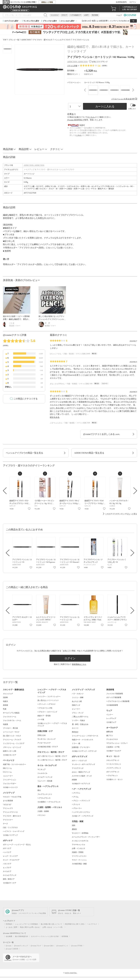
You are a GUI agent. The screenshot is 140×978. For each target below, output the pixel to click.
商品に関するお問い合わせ (30, 927)
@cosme (8, 946)
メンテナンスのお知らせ (119, 21)
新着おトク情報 (47, 2)
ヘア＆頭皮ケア (75, 15)
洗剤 (73, 825)
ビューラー (76, 709)
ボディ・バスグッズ (79, 761)
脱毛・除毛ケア (8, 879)
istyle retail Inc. (71, 973)
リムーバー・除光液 (44, 781)
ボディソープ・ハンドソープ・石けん (17, 845)
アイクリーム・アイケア (12, 740)
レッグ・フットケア (10, 856)
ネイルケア (7, 871)
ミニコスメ (54, 15)
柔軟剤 (74, 829)
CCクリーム (7, 772)
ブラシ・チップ (77, 713)
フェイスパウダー (9, 784)
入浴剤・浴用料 (43, 811)
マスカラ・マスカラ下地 (12, 797)
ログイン (132, 2)
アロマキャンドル (78, 845)
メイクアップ (29, 169)
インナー (109, 715)
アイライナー (8, 820)
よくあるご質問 (11, 927)
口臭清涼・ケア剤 (112, 747)
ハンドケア (7, 852)
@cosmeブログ (36, 946)
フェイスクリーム (9, 717)
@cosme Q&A (49, 946)
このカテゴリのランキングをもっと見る (121, 514)
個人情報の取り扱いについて (51, 924)
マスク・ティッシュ (79, 860)
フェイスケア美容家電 (114, 694)
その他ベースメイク (10, 787)
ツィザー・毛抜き (78, 720)
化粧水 (5, 701)
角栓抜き (75, 732)
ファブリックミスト (79, 856)
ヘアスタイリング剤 (44, 708)
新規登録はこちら (79, 664)
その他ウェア (111, 722)
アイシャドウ (8, 808)
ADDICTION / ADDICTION (34, 165)
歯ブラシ (109, 735)
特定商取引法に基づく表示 (74, 924)
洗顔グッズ (76, 705)
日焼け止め (41, 735)
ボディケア (7, 848)
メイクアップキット (113, 768)
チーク (5, 824)
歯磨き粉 (109, 732)
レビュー (39, 149)
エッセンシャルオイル (80, 841)
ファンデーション (9, 780)
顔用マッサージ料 (9, 751)
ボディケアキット (112, 772)
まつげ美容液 (8, 801)
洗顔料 (5, 697)
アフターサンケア (44, 743)
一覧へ (133, 21)
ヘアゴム (75, 797)
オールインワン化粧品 (11, 713)
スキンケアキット (112, 760)
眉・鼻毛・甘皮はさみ (80, 724)
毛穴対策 (95, 15)
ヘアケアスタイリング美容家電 (117, 701)
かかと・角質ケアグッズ (81, 772)
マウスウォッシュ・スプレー (117, 743)
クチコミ (55, 149)
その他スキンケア (9, 755)
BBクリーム (7, 768)
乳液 (4, 709)
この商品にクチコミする (26, 399)
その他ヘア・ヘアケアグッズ (82, 816)
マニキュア (41, 769)
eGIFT (86, 15)
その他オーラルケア (113, 751)
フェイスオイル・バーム (12, 720)
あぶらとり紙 (77, 701)
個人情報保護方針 (21, 936)
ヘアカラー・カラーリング (47, 712)
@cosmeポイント (62, 946)
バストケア (7, 864)
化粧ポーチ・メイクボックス (82, 740)
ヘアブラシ (76, 793)
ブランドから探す (50, 21)
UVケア (64, 15)
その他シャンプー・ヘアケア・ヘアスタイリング (52, 724)
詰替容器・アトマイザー (81, 747)
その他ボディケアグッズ (81, 784)
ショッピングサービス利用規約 (26, 924)
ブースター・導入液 (10, 728)
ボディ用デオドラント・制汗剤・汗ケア (52, 756)
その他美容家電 (112, 705)
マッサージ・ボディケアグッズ (83, 764)
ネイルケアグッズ (9, 875)
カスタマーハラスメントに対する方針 (45, 936)
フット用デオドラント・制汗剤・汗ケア (52, 760)
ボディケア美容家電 (113, 697)
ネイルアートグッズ (44, 777)
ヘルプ (119, 15)
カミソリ (75, 728)
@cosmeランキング (21, 946)
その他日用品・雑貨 (79, 864)
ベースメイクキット (113, 764)
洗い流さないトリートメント (48, 700)
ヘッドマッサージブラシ (81, 812)
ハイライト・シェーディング (13, 831)
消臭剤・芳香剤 (77, 852)
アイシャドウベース (10, 812)
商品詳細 (8, 149)
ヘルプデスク (92, 924)
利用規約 (9, 924)
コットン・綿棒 (77, 697)
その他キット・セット (114, 779)
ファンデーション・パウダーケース (85, 736)
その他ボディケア (9, 883)
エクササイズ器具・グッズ (82, 776)
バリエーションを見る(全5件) (123, 99)
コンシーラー (8, 776)
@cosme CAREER (12, 949)
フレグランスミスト (44, 794)
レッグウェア (111, 718)
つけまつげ (7, 804)
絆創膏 (74, 780)
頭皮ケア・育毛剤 (44, 716)
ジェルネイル (42, 773)
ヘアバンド (76, 804)
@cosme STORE (76, 946)
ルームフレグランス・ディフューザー (86, 837)
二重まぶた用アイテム (80, 717)
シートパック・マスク (11, 732)
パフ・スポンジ (77, 694)
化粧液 (5, 724)
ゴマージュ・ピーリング (12, 747)
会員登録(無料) (121, 2)
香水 (39, 790)
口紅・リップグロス (10, 827)
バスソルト (41, 815)
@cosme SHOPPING (74, 120)
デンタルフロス (112, 739)
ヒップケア (7, 868)
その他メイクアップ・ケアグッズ (84, 751)
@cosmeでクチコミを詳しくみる (101, 434)
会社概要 (9, 936)
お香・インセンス (78, 848)
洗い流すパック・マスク (12, 736)
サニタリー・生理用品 (80, 833)
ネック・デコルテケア (11, 860)
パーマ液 (40, 719)
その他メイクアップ (10, 835)
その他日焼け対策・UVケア (47, 747)
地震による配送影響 (100, 21)
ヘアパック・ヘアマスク (46, 704)
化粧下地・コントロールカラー (14, 764)
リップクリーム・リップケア (13, 743)
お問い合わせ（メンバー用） (53, 927)
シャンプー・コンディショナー (48, 696)
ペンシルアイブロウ (66, 169)
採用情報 (65, 936)
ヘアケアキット (112, 776)
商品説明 (24, 149)
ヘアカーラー (77, 808)
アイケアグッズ (77, 768)
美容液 (5, 705)
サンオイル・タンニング (46, 739)
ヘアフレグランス (44, 798)
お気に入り (29, 509)
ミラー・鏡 (76, 743)
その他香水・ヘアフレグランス (48, 802)
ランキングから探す (31, 21)
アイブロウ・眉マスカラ (46, 169)
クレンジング (8, 694)
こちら (91, 117)
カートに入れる (104, 106)
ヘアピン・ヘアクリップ (81, 801)
